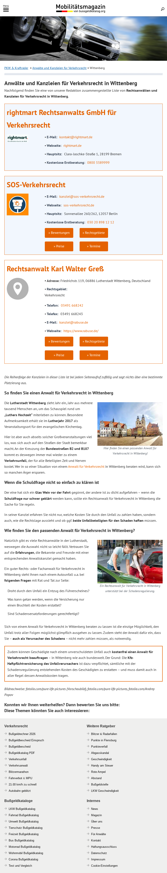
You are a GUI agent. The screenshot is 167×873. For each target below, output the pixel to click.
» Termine (93, 246)
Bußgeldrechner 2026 (22, 734)
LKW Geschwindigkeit (105, 790)
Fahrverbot (15, 778)
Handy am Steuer (102, 765)
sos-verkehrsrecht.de (78, 205)
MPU (29, 778)
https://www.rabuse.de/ (81, 331)
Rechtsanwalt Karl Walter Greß (55, 268)
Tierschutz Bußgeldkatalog (25, 827)
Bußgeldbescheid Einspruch (26, 740)
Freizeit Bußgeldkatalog (23, 834)
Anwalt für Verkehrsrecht (86, 466)
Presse (95, 827)
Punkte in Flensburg (103, 740)
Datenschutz (99, 853)
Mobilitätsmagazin (83, 8)
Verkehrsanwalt (18, 765)
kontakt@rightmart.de (75, 137)
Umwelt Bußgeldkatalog (23, 821)
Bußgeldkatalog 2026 (94, 11)
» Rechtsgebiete (94, 233)
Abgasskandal (100, 753)
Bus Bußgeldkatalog (21, 840)
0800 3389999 (98, 162)
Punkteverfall (99, 746)
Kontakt (96, 840)
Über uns (96, 821)
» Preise (59, 246)
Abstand (96, 778)
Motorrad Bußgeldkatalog (24, 846)
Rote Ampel (98, 771)
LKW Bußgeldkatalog (22, 809)
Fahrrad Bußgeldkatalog (24, 815)
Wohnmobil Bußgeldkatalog (26, 853)
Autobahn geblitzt (20, 790)
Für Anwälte (98, 834)
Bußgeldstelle (99, 784)
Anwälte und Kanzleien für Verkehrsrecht (59, 68)
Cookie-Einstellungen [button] (104, 865)
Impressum (98, 859)
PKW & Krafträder (16, 68)
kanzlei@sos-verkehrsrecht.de (81, 196)
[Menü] (6, 10)
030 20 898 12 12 (100, 222)
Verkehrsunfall (18, 759)
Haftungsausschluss (104, 846)
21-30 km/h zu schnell (23, 784)
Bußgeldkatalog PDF (22, 753)
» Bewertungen (59, 233)
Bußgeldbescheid (19, 746)
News (94, 809)
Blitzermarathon (18, 771)
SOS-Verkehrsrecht (36, 184)
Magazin (96, 815)
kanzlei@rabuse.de (73, 322)
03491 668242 (72, 305)
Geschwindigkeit (101, 759)
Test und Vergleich (20, 865)
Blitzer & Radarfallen (104, 734)
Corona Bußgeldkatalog (23, 859)
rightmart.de (72, 145)
